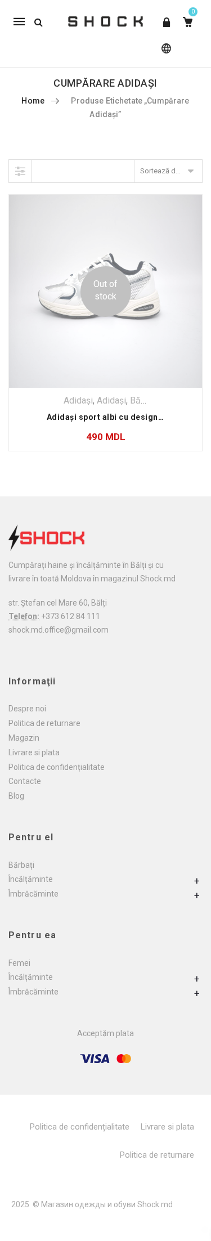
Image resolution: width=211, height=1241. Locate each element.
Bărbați (21, 865)
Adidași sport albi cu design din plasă (121, 417)
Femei (19, 962)
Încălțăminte (30, 879)
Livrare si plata (34, 752)
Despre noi (27, 708)
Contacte (24, 781)
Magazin (23, 737)
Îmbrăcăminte (33, 893)
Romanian (164, 54)
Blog (16, 795)
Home (32, 100)
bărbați (144, 400)
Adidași (78, 400)
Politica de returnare (44, 723)
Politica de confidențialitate (56, 767)
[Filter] (20, 171)
